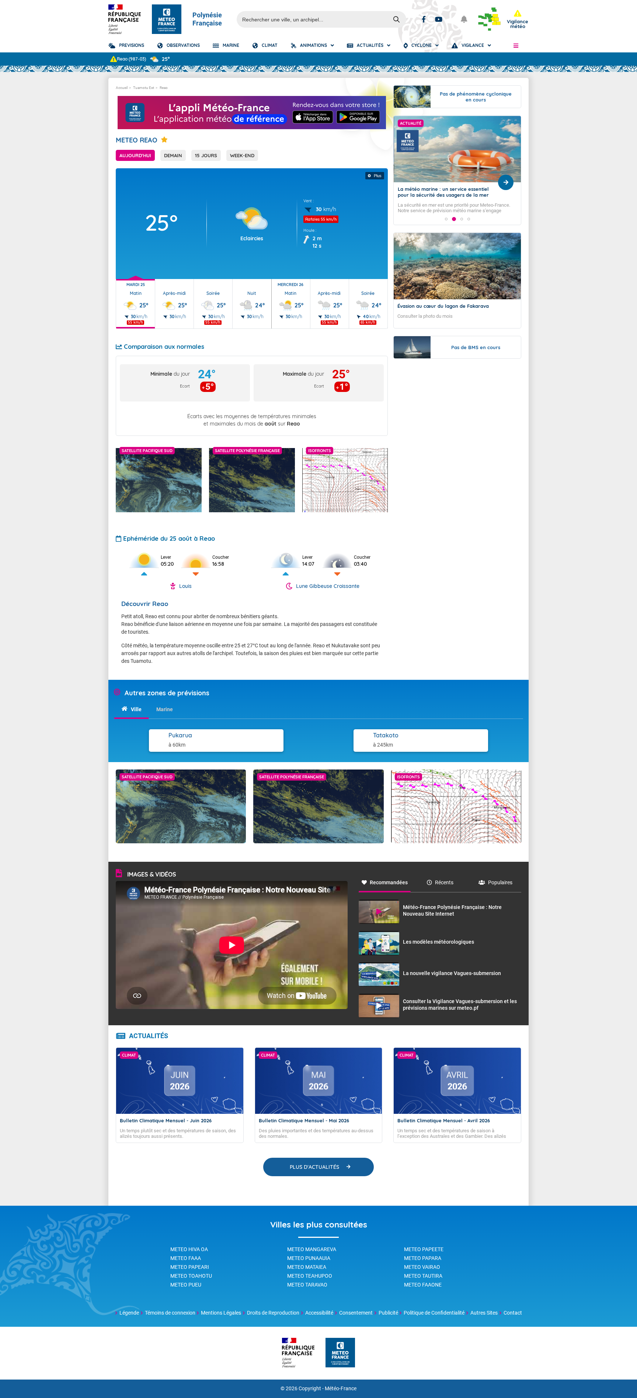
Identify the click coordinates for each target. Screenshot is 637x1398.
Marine (231, 45)
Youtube (438, 19)
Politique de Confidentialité (434, 1312)
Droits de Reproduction (273, 1312)
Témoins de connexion (170, 1312)
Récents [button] (444, 882)
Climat (270, 45)
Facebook (424, 19)
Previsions (131, 45)
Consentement (356, 1312)
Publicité (388, 1312)
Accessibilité (319, 1312)
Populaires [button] (500, 882)
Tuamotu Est (143, 88)
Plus (378, 175)
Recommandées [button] (389, 882)
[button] (515, 45)
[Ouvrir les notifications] (464, 19)
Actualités (370, 45)
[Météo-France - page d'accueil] (340, 1353)
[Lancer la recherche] (396, 19)
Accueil (122, 88)
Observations (183, 45)
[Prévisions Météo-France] (166, 19)
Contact (513, 1312)
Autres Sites (484, 1312)
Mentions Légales (221, 1312)
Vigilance (473, 45)
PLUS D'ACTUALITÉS (314, 1167)
